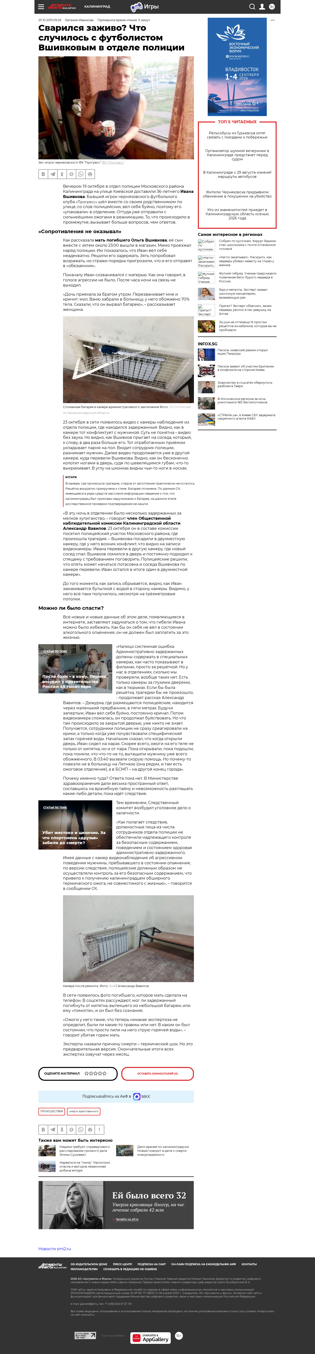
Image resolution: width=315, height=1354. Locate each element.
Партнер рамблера (113, 1335)
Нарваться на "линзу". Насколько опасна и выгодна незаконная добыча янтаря (85, 1166)
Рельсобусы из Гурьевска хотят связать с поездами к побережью (237, 135)
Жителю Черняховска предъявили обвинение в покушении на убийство (237, 194)
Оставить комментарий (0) (157, 1073)
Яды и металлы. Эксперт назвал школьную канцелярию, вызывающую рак (243, 293)
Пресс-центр (122, 1264)
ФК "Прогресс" (113, 162)
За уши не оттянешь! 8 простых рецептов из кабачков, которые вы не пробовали (247, 326)
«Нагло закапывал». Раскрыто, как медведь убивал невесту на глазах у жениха (246, 261)
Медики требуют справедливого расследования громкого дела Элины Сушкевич (85, 1150)
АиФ (112, 986)
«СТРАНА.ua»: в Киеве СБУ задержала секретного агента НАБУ (246, 416)
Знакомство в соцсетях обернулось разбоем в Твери (245, 384)
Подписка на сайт (152, 1264)
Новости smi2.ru (54, 1249)
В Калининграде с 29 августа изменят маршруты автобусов (237, 174)
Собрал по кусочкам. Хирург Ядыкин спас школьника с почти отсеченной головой (247, 245)
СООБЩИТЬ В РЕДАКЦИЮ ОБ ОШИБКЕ (130, 1269)
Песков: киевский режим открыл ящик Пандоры (243, 352)
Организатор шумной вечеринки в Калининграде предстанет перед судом (237, 155)
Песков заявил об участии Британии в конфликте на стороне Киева (246, 368)
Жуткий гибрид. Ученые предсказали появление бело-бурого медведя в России (247, 277)
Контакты (249, 1264)
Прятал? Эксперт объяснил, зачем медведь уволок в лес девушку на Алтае (245, 310)
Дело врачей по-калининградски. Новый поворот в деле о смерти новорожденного (163, 1150)
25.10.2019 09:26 (49, 20)
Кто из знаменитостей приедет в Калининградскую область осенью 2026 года (237, 214)
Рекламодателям (84, 1269)
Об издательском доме (89, 1264)
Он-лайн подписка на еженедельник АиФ (203, 1264)
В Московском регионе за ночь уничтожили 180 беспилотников (242, 400)
